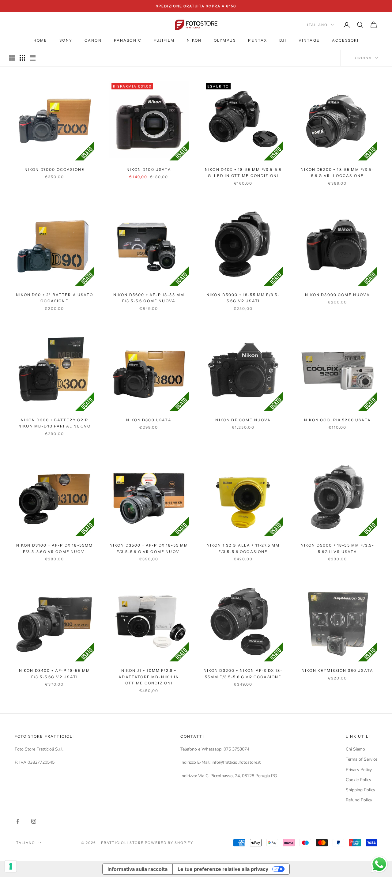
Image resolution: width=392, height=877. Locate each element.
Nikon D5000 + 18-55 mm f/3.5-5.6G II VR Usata (338, 548)
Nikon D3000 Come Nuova (337, 294)
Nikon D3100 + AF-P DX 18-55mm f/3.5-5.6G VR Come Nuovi (54, 548)
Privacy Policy (359, 770)
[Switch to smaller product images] (22, 58)
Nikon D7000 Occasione (54, 169)
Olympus (225, 40)
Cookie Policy (358, 780)
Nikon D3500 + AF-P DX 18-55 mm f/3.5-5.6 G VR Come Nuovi (149, 548)
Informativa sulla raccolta (137, 869)
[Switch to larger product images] (12, 58)
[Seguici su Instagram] (34, 821)
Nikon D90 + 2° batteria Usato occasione (54, 297)
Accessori (345, 40)
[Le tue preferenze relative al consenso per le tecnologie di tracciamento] (11, 866)
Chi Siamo (355, 749)
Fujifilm (164, 40)
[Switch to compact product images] (33, 58)
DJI (282, 40)
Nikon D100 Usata (148, 169)
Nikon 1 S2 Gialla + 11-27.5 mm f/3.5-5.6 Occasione (243, 548)
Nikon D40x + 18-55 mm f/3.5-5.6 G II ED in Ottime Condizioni (243, 172)
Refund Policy (359, 800)
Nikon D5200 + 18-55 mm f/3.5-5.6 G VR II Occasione (337, 172)
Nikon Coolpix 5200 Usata (337, 420)
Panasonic (127, 40)
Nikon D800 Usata (149, 420)
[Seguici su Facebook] (18, 821)
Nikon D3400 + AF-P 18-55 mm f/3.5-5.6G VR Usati (54, 673)
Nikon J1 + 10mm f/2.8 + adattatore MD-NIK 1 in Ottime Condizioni (149, 676)
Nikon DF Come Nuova (243, 420)
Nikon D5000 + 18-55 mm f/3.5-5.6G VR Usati (243, 297)
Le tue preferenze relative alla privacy (223, 869)
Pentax (257, 40)
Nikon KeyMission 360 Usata (337, 670)
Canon (93, 40)
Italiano (317, 25)
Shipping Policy (360, 790)
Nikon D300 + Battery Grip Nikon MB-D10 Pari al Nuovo (54, 423)
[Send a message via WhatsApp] (379, 864)
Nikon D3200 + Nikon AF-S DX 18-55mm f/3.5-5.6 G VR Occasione (243, 673)
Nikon (194, 40)
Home (40, 40)
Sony (65, 40)
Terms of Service (361, 759)
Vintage (309, 40)
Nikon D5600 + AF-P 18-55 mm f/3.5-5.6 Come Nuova (148, 297)
